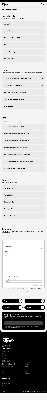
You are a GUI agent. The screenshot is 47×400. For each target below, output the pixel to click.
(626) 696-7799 (5, 351)
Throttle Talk (5, 386)
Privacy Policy (17, 327)
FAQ (3, 371)
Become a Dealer (6, 383)
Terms (6, 327)
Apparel (26, 376)
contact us (4, 121)
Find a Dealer (5, 381)
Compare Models (28, 369)
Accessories (27, 373)
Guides (3, 373)
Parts (25, 371)
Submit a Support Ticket (7, 366)
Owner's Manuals (5, 369)
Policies (3, 376)
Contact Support (5, 353)
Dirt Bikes (26, 366)
